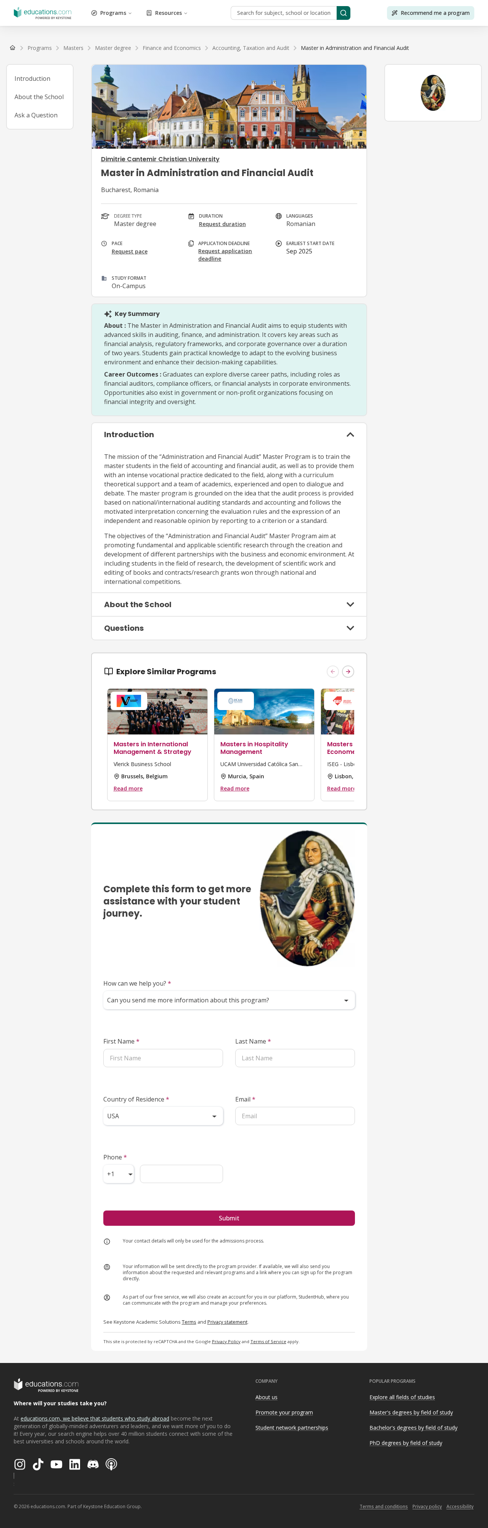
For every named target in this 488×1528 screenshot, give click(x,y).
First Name (121, 1041)
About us (266, 1397)
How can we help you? (137, 983)
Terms (189, 1321)
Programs (113, 12)
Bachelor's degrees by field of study (413, 1427)
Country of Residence (136, 1099)
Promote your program (284, 1412)
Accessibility (460, 1506)
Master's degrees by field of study (411, 1412)
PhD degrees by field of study (405, 1442)
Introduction (32, 78)
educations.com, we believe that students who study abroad (95, 1418)
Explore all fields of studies (402, 1397)
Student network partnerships (291, 1427)
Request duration (222, 224)
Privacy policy (427, 1506)
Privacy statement (227, 1321)
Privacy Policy (226, 1341)
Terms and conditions (384, 1506)
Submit (229, 1218)
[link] (355, 48)
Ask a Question (36, 115)
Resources (168, 12)
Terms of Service (268, 1341)
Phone (115, 1157)
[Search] (343, 13)
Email (245, 1099)
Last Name (253, 1041)
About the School (39, 97)
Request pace (130, 251)
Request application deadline (225, 254)
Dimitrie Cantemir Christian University (160, 159)
